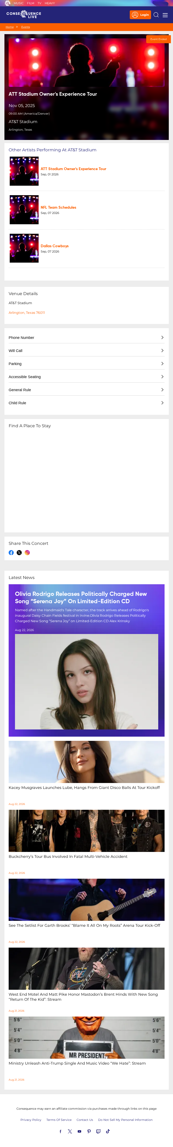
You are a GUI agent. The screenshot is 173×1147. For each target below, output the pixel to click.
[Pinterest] (94, 1131)
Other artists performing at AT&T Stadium (52, 149)
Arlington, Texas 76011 (27, 313)
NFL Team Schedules (58, 208)
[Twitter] (75, 1131)
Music (19, 3)
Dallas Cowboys (55, 246)
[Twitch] (103, 1131)
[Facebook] (65, 1131)
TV (39, 3)
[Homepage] (25, 14)
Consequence (7, 3)
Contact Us (85, 1120)
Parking (15, 364)
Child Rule (17, 403)
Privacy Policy (30, 1120)
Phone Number (21, 338)
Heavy (50, 3)
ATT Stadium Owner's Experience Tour (73, 169)
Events (25, 26)
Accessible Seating (25, 377)
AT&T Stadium (23, 122)
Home (10, 26)
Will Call (15, 351)
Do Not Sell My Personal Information (125, 1120)
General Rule (20, 390)
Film (30, 3)
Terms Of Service (59, 1120)
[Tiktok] (113, 1131)
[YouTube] (84, 1131)
